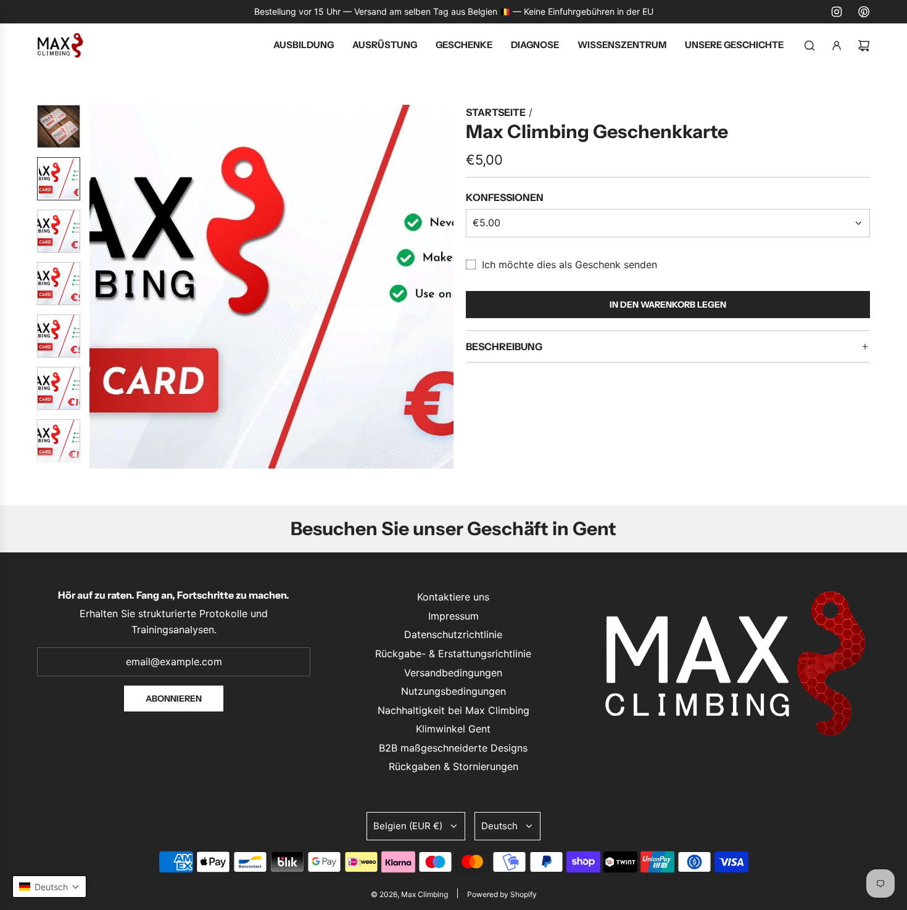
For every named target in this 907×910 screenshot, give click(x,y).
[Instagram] (836, 12)
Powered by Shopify (502, 894)
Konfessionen (505, 197)
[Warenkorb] (863, 45)
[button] (99, 287)
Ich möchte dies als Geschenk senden (569, 264)
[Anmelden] (836, 45)
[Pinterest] (863, 12)
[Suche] (809, 45)
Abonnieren (174, 698)
